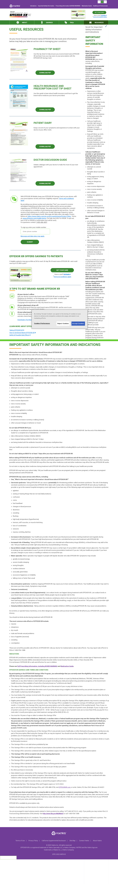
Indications (33, 6)
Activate (103, 15)
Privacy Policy (33, 840)
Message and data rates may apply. (33, 236)
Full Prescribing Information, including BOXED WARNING (37, 666)
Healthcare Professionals (100, 6)
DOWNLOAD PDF (45, 109)
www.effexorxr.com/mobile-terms (34, 218)
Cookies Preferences (8, 857)
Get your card (99, 12)
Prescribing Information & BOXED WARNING (68, 6)
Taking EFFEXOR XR (16, 330)
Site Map (72, 840)
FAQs (72, 22)
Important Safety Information (46, 6)
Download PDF (45, 73)
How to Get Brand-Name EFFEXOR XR (22, 333)
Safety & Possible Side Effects (19, 335)
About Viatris (97, 840)
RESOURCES (99, 22)
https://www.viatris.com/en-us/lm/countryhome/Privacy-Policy (49, 216)
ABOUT (24, 22)
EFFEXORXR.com (65, 787)
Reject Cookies (63, 323)
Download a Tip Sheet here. (27, 320)
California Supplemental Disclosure (54, 840)
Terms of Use (20, 840)
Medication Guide (87, 6)
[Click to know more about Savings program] (78, 19)
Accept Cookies (78, 323)
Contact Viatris (84, 840)
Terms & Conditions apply (100, 17)
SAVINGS (49, 22)
